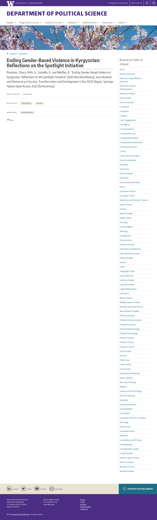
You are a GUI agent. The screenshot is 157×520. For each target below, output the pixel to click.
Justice (123, 262)
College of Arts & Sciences (118, 3)
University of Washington (20, 514)
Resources (107, 22)
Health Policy (125, 218)
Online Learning (127, 315)
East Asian (124, 169)
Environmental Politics (130, 182)
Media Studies (126, 298)
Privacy (82, 500)
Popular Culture (127, 346)
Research (72, 22)
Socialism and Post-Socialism (133, 418)
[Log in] (147, 3)
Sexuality (124, 400)
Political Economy (128, 324)
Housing (123, 222)
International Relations (130, 249)
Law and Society (127, 284)
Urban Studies (126, 453)
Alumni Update (85, 507)
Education (124, 178)
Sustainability (126, 444)
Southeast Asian (127, 431)
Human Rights (126, 227)
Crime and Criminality (129, 155)
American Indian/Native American (130, 80)
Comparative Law (128, 133)
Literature (124, 293)
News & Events (90, 22)
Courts (123, 151)
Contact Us (84, 509)
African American (127, 74)
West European (127, 462)
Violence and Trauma (129, 457)
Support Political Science (140, 489)
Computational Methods (131, 142)
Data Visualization (128, 160)
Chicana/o (124, 111)
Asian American (127, 102)
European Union (127, 195)
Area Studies (125, 98)
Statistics (124, 435)
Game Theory (126, 204)
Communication (127, 129)
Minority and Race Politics (131, 306)
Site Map (83, 504)
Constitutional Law (128, 146)
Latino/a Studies (127, 280)
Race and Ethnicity (128, 382)
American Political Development (128, 87)
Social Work (125, 413)
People (10, 22)
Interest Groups (127, 244)
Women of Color (127, 466)
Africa (122, 69)
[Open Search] (153, 3)
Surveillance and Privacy (131, 440)
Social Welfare (126, 409)
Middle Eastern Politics (130, 302)
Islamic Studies (126, 258)
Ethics (122, 186)
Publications (23, 54)
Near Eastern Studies (129, 311)
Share (11, 120)
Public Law (124, 360)
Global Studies (126, 213)
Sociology (124, 422)
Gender (123, 209)
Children (123, 115)
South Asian (125, 426)
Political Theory (127, 342)
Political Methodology (130, 329)
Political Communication (131, 320)
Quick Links (135, 3)
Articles (39, 103)
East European (126, 173)
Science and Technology (131, 391)
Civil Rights (125, 124)
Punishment (125, 369)
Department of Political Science (57, 13)
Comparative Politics (129, 138)
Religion (123, 386)
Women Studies (127, 471)
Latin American (126, 275)
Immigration (125, 235)
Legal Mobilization (128, 289)
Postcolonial (125, 351)
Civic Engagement (128, 120)
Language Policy (127, 271)
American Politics (127, 93)
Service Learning (127, 395)
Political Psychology (129, 333)
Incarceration (126, 240)
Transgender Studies (129, 449)
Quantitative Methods (130, 373)
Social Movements (128, 404)
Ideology (124, 231)
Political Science (27, 112)
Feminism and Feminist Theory (134, 200)
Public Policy (125, 364)
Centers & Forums (53, 22)
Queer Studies (126, 377)
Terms (82, 502)
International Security (130, 253)
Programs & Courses (29, 22)
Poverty (123, 355)
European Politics (128, 191)
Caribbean (124, 106)
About (121, 22)
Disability (124, 164)
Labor (122, 266)
